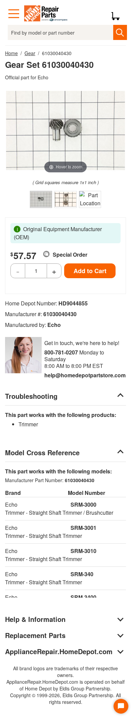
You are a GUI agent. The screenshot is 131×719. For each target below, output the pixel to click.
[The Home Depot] (46, 13)
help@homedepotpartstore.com (85, 375)
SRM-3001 (83, 528)
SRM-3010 (83, 551)
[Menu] (13, 13)
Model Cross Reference (42, 452)
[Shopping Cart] (118, 13)
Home (11, 53)
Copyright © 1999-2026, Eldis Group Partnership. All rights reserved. (65, 698)
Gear (30, 53)
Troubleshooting (31, 396)
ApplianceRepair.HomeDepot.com (59, 651)
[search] (120, 32)
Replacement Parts (35, 635)
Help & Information (35, 619)
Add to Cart (90, 270)
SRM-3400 (83, 597)
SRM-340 (82, 574)
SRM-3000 (83, 504)
